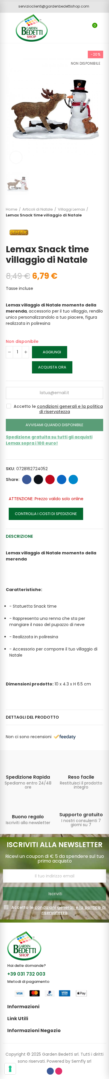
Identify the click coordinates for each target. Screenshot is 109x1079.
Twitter (38, 479)
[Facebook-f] (50, 1071)
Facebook (26, 479)
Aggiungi (52, 352)
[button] (51, 6)
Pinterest (50, 479)
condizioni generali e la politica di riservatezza (70, 409)
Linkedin (61, 479)
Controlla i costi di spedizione (46, 513)
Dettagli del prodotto (32, 717)
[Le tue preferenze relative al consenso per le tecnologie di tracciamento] (10, 1068)
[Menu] (5, 28)
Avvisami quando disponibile (54, 425)
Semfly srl (81, 1061)
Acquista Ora (52, 367)
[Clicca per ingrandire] (16, 157)
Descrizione (19, 536)
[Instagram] (58, 1071)
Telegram (73, 479)
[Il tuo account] (103, 28)
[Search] (82, 28)
